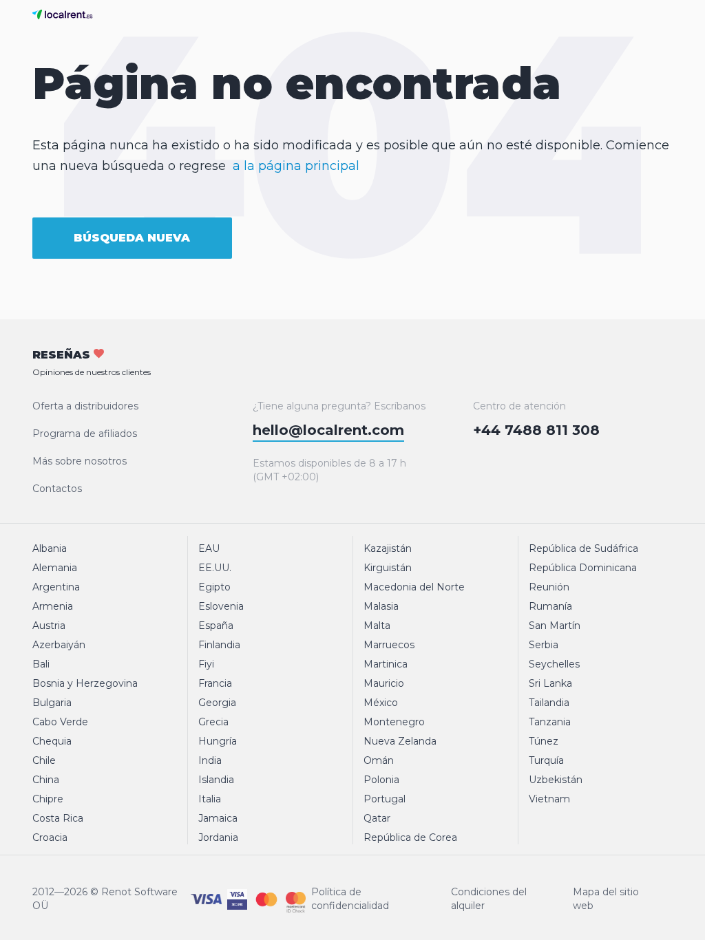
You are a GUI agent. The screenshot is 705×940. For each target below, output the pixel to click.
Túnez (543, 741)
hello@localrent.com (328, 430)
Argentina (56, 587)
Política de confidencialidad (350, 899)
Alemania (54, 568)
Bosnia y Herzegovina (85, 683)
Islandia (216, 779)
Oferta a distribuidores (85, 406)
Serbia (543, 645)
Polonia (381, 779)
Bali (41, 664)
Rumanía (550, 606)
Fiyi (206, 664)
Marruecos (389, 645)
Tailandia (549, 702)
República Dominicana (583, 568)
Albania (49, 548)
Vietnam (549, 799)
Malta (377, 625)
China (45, 779)
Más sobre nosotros (79, 461)
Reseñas (91, 362)
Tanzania (550, 722)
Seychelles (554, 664)
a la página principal (296, 165)
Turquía (546, 760)
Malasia (381, 606)
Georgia (217, 702)
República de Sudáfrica (583, 548)
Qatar (377, 818)
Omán (379, 760)
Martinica (386, 664)
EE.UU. (214, 568)
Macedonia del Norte (414, 587)
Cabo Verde (60, 722)
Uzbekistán (555, 779)
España (215, 625)
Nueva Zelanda (400, 741)
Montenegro (394, 722)
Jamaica (218, 818)
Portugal (385, 799)
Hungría (217, 741)
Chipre (47, 799)
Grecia (213, 722)
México (381, 702)
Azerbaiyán (58, 645)
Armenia (52, 606)
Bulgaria (52, 702)
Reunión (549, 587)
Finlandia (219, 645)
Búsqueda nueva (132, 237)
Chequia (52, 741)
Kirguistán (388, 568)
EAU (209, 548)
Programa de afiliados (84, 433)
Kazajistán (388, 548)
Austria (48, 625)
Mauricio (384, 683)
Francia (215, 683)
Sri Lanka (550, 683)
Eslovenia (221, 606)
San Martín (554, 625)
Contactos (57, 488)
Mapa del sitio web (606, 899)
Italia (209, 799)
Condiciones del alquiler (489, 899)
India (210, 760)
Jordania (218, 837)
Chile (44, 760)
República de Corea (410, 837)
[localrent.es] (65, 14)
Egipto (214, 587)
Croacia (49, 837)
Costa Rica (57, 818)
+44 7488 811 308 (536, 430)
